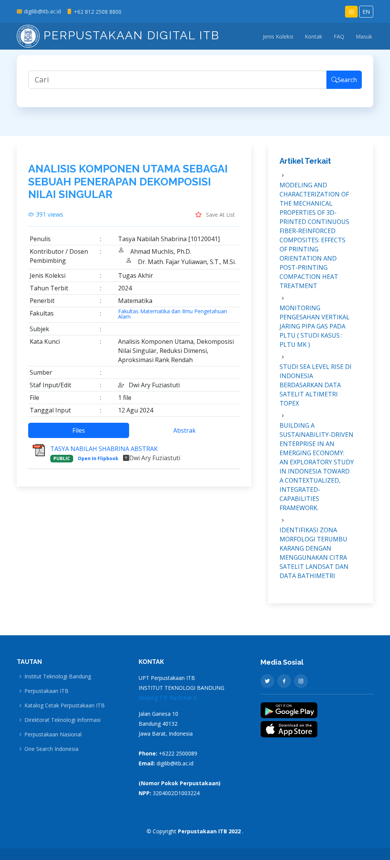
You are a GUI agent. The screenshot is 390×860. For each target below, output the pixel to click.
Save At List (220, 214)
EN (366, 11)
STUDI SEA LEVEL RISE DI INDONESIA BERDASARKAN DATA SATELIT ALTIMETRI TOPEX (316, 384)
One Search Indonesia (51, 749)
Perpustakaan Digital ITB (129, 35)
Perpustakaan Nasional (53, 734)
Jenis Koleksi (278, 36)
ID (351, 11)
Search (347, 80)
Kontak (313, 36)
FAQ (339, 36)
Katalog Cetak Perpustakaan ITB (64, 705)
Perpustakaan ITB (46, 691)
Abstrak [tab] (184, 430)
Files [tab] (78, 430)
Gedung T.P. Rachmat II (168, 697)
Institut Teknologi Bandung (57, 676)
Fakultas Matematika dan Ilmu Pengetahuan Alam (172, 314)
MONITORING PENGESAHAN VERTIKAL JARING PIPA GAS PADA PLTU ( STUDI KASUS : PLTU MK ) (315, 326)
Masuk (364, 36)
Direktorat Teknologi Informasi (62, 720)
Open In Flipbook (98, 458)
